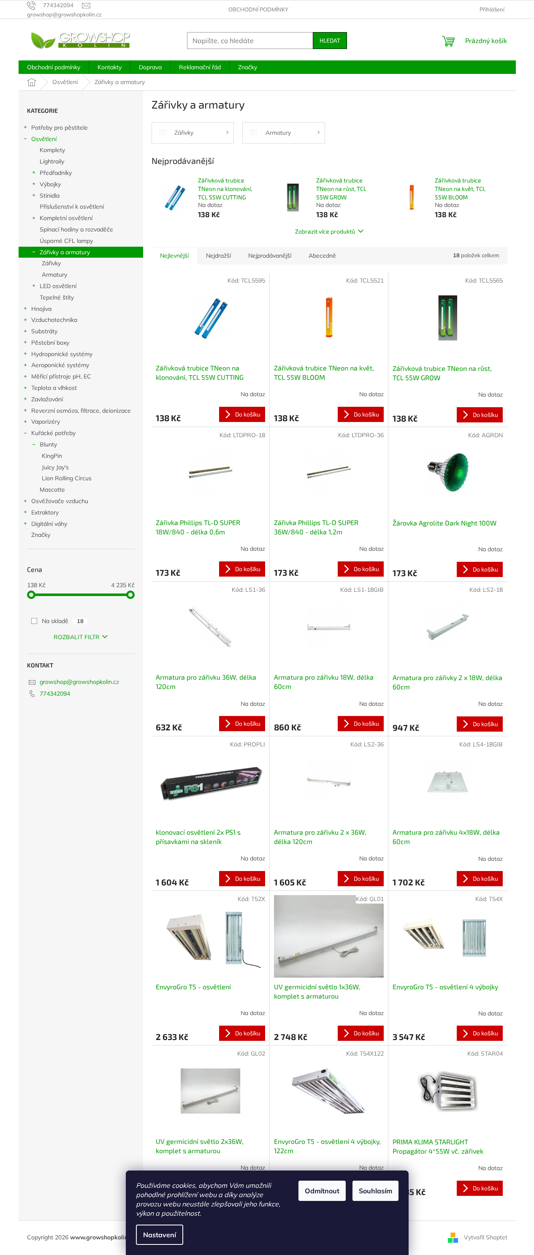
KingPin (52, 456)
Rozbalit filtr (77, 637)
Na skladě (63, 621)
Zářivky (51, 263)
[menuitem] (54, 67)
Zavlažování (47, 399)
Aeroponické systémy (60, 365)
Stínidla (50, 195)
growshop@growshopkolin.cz (79, 682)
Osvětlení (44, 139)
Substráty (44, 331)
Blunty (48, 444)
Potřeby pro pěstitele (59, 127)
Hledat (330, 40)
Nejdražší (218, 255)
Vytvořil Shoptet (485, 1237)
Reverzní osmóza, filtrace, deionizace (81, 410)
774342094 (55, 693)
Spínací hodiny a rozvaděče (76, 229)
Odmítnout (322, 1191)
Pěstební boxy (50, 342)
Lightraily (52, 161)
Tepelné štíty (57, 297)
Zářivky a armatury (65, 252)
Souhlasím (375, 1191)
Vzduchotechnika (54, 320)
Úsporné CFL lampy (66, 241)
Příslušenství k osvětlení (72, 206)
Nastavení (159, 1234)
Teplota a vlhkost (54, 388)
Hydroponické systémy (61, 354)
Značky (40, 535)
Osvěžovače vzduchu (59, 501)
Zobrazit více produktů (325, 231)
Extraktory (45, 512)
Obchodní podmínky (258, 9)
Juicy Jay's (55, 467)
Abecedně (322, 255)
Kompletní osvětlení (66, 218)
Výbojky (50, 184)
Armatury (54, 274)
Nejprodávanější (269, 255)
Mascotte (52, 489)
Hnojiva (41, 309)
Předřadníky (56, 173)
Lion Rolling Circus (67, 478)
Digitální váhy (49, 524)
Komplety (52, 150)
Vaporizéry (45, 421)
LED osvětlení (58, 286)
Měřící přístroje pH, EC (61, 376)
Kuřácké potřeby (53, 433)
